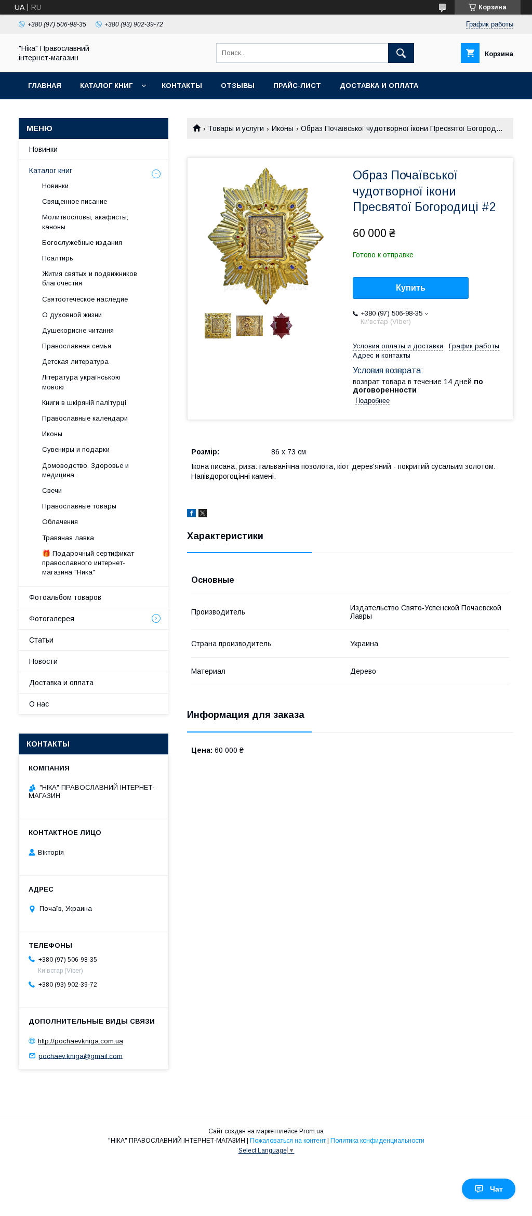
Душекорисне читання (78, 330)
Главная (44, 85)
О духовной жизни (72, 315)
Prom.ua (311, 1131)
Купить (410, 287)
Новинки (43, 149)
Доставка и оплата (379, 85)
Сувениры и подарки (76, 449)
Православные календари (85, 418)
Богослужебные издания (82, 242)
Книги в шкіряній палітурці (84, 403)
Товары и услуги (236, 128)
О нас (39, 704)
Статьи (41, 640)
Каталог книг (106, 85)
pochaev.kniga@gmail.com (80, 1056)
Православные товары (79, 506)
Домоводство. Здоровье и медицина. (85, 470)
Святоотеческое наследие (85, 299)
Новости (43, 661)
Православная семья (76, 346)
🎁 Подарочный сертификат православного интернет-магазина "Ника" (88, 563)
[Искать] (401, 53)
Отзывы (238, 85)
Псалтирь (57, 258)
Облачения (60, 522)
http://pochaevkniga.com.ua (80, 1041)
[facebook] (191, 515)
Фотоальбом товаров (65, 597)
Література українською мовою (81, 381)
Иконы (283, 128)
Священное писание (74, 201)
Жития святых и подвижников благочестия (89, 278)
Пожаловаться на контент (288, 1140)
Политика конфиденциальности (377, 1140)
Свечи (52, 490)
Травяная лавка (68, 538)
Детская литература (75, 361)
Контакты (182, 85)
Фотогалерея (51, 618)
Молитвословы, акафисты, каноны (85, 221)
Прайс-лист (297, 85)
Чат (496, 1189)
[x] (202, 515)
